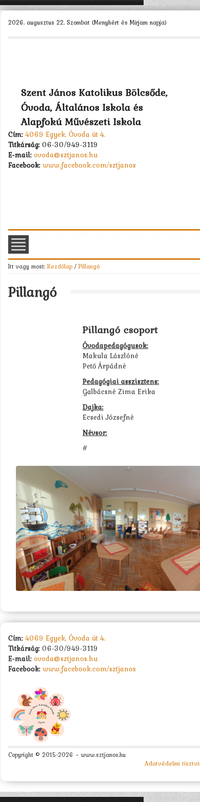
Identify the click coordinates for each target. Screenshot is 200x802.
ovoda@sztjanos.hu (66, 155)
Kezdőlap (59, 266)
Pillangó (88, 266)
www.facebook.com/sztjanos (89, 165)
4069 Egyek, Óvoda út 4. (65, 134)
